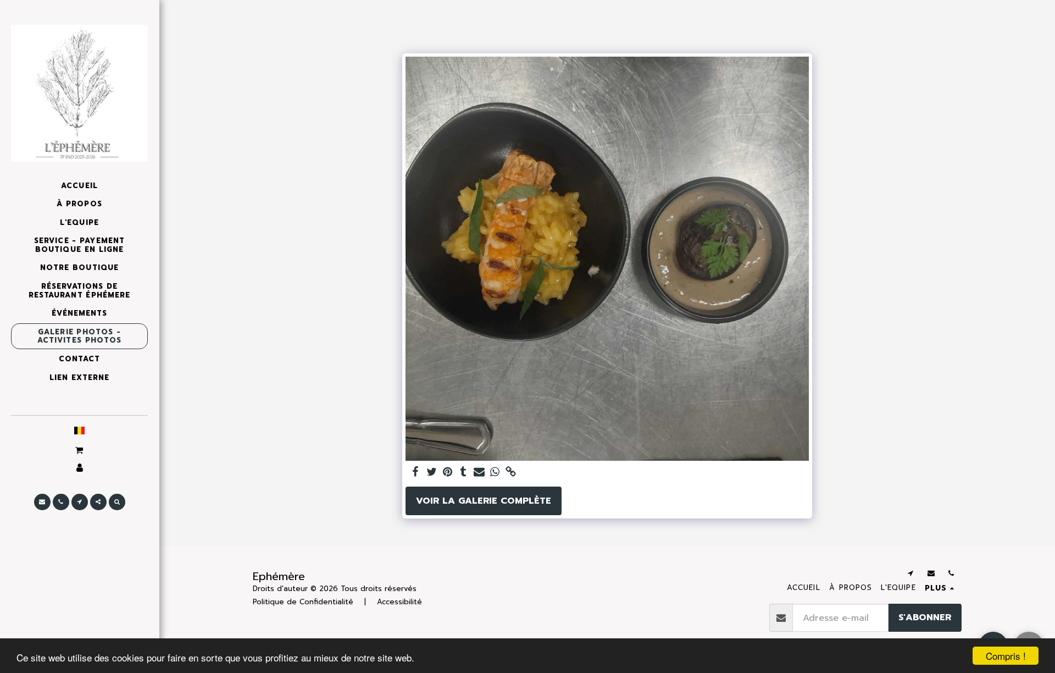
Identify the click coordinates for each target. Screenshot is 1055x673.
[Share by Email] (479, 472)
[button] (79, 450)
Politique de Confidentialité (303, 602)
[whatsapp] (495, 472)
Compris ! (1006, 656)
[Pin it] (447, 472)
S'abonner (924, 617)
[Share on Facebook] (415, 472)
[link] (511, 472)
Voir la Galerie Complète (483, 500)
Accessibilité (399, 602)
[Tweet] (431, 472)
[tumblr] (463, 472)
